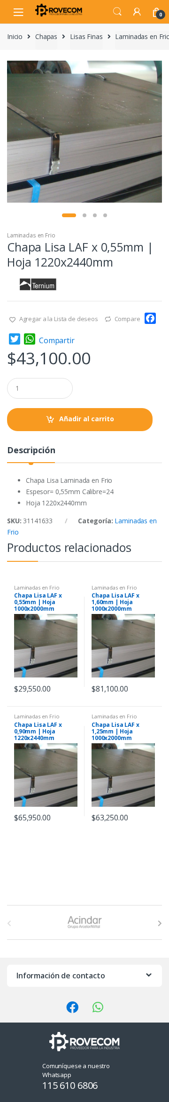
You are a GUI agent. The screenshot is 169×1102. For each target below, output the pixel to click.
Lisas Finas (86, 36)
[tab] (31, 454)
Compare (127, 319)
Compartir (57, 340)
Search (117, 12)
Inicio (15, 36)
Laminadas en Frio (31, 235)
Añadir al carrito (86, 418)
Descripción (31, 451)
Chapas (46, 36)
